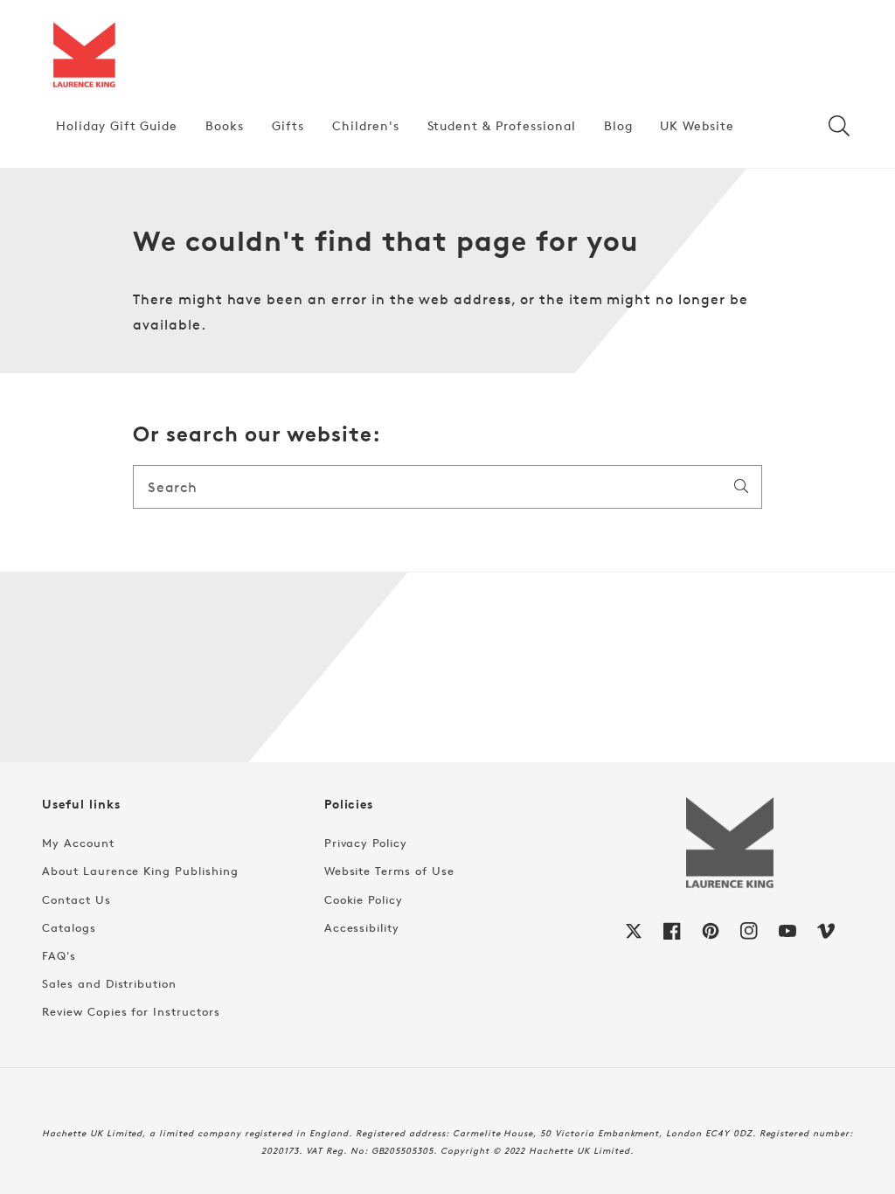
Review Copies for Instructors (131, 1011)
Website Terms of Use (389, 871)
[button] (839, 126)
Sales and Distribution (109, 983)
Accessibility (361, 927)
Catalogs (69, 927)
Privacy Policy (365, 843)
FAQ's (59, 955)
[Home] (84, 56)
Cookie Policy (363, 899)
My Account (78, 843)
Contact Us (76, 899)
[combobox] (447, 487)
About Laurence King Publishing (140, 871)
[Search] (741, 486)
